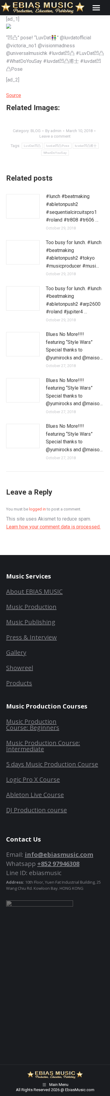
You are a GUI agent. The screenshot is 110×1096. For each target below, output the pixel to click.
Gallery (16, 652)
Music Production (31, 607)
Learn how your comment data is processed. (53, 527)
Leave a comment (55, 136)
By (53, 130)
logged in (37, 509)
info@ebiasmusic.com (59, 854)
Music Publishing (30, 622)
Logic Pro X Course (33, 779)
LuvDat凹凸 (32, 145)
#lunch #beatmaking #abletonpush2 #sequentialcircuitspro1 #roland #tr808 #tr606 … (72, 208)
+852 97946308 (58, 864)
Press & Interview (31, 637)
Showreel (19, 668)
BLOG (36, 130)
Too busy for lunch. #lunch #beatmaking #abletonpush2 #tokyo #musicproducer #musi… (73, 254)
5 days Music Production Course (52, 764)
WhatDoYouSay (55, 152)
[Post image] (23, 206)
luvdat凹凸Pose (57, 145)
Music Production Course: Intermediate (43, 746)
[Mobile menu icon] (96, 7)
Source (13, 95)
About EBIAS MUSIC (34, 591)
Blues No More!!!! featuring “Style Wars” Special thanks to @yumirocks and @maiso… (74, 346)
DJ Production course (36, 810)
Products (19, 683)
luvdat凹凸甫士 (86, 145)
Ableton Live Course (35, 795)
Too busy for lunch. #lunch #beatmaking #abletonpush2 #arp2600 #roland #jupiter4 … (73, 300)
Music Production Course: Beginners (32, 724)
